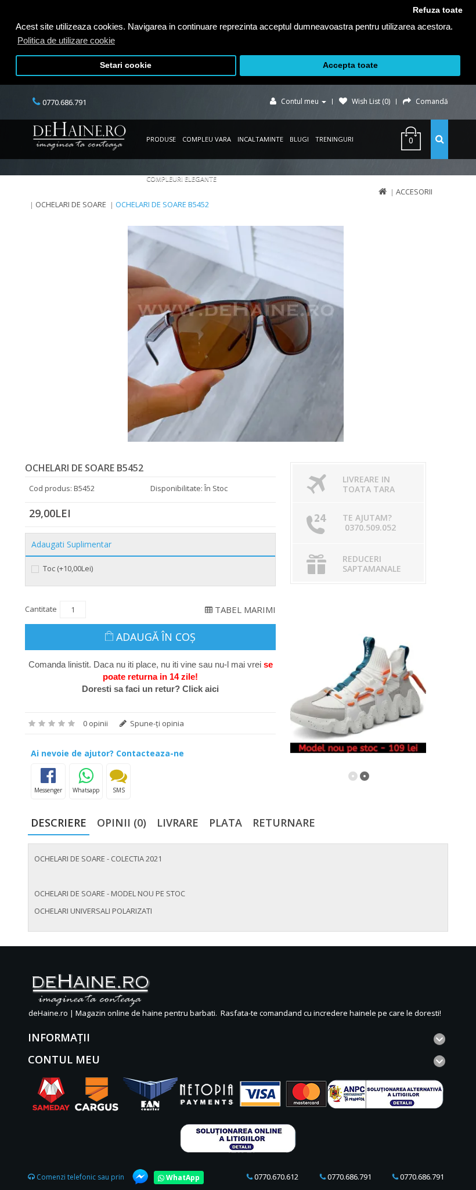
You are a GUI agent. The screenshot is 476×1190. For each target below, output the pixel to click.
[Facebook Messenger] (134, 1177)
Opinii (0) (121, 823)
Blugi (299, 139)
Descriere (58, 823)
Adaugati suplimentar (71, 544)
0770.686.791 (349, 1176)
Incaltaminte (260, 139)
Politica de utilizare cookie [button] (66, 40)
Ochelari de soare (70, 204)
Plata (225, 823)
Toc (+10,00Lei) (67, 568)
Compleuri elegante (181, 178)
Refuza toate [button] (438, 10)
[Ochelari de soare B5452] (236, 334)
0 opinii (95, 723)
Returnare (284, 823)
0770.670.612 (275, 1176)
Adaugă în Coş (156, 637)
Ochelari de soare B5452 (162, 204)
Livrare (178, 823)
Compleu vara (206, 139)
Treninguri (334, 139)
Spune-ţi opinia (156, 723)
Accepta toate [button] (350, 65)
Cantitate (41, 609)
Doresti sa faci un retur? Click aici (150, 689)
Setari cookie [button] (126, 65)
